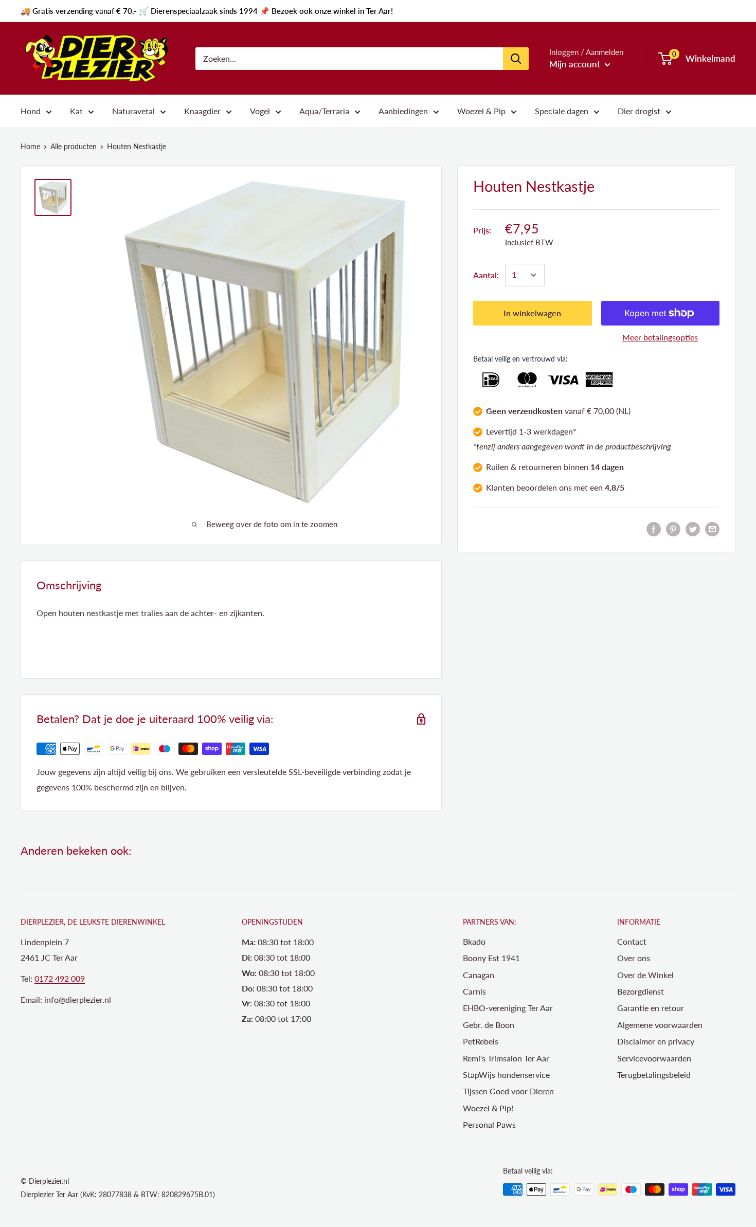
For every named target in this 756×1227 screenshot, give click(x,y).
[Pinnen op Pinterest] (673, 528)
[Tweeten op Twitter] (693, 528)
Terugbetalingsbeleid (654, 1074)
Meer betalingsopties (660, 337)
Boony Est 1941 (491, 958)
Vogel (260, 111)
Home (30, 146)
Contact (631, 941)
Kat (76, 111)
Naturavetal (133, 111)
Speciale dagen (561, 111)
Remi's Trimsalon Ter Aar (506, 1058)
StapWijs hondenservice (506, 1074)
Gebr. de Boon (488, 1025)
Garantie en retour (650, 1008)
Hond (31, 111)
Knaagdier (202, 111)
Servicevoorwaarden (654, 1058)
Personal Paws (489, 1124)
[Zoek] (516, 58)
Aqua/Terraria (324, 111)
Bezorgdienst (640, 991)
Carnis (474, 991)
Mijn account (575, 64)
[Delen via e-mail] (712, 528)
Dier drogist (639, 111)
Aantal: (486, 275)
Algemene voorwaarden (660, 1025)
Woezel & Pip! (488, 1108)
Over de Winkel (645, 975)
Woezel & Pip (481, 111)
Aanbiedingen (403, 111)
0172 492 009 (59, 978)
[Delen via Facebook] (653, 528)
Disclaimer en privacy (655, 1041)
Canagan (478, 975)
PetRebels (480, 1041)
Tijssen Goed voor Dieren (508, 1091)
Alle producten (73, 146)
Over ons (633, 958)
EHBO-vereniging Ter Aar (508, 1008)
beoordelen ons (544, 487)
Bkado (474, 941)
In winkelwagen (532, 313)
